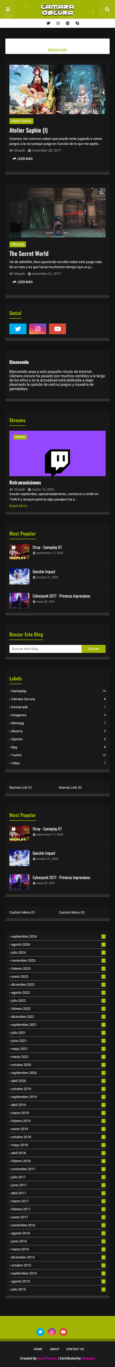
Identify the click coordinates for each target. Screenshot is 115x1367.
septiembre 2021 (57, 1025)
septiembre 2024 (57, 936)
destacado (58, 707)
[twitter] (48, 23)
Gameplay (58, 691)
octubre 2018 (57, 1137)
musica (58, 731)
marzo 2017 (57, 1201)
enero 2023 (57, 977)
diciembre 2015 (57, 1257)
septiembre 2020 (57, 1073)
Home (38, 1349)
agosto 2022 (57, 993)
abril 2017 (57, 1193)
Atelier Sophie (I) (28, 130)
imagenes (58, 715)
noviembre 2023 (57, 960)
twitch (58, 755)
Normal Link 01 (20, 787)
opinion (58, 739)
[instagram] (58, 23)
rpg (58, 747)
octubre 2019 (57, 1089)
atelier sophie (21, 121)
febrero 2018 (57, 1161)
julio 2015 (57, 1289)
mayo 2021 (57, 1049)
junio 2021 (57, 1041)
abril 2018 (57, 1153)
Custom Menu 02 (72, 912)
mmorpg (17, 244)
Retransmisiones (25, 482)
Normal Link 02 (70, 787)
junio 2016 (57, 1241)
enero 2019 (57, 1129)
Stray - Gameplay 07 (47, 547)
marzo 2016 (57, 1249)
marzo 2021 (57, 1057)
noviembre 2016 (57, 1225)
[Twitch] (77, 329)
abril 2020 (57, 1081)
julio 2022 (57, 1001)
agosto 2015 (57, 1281)
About (55, 1349)
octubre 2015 (57, 1265)
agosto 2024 (57, 944)
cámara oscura (58, 699)
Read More (18, 506)
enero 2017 (57, 1217)
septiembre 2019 (57, 1097)
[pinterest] (67, 23)
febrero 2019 (57, 1121)
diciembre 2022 (57, 985)
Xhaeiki (19, 150)
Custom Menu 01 (22, 912)
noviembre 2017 (57, 1169)
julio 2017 (57, 1177)
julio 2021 (57, 1033)
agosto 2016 (57, 1233)
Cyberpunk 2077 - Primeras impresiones (61, 596)
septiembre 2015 (57, 1273)
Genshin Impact (44, 571)
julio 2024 (57, 952)
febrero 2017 (57, 1209)
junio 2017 (57, 1185)
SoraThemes (47, 1358)
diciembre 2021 (57, 1017)
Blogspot (88, 1358)
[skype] (76, 23)
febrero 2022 (57, 1009)
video (58, 763)
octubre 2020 (57, 1065)
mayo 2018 (57, 1145)
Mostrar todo (57, 50)
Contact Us (75, 1349)
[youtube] (57, 329)
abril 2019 (57, 1105)
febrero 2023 (57, 968)
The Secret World (28, 253)
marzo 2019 (57, 1113)
